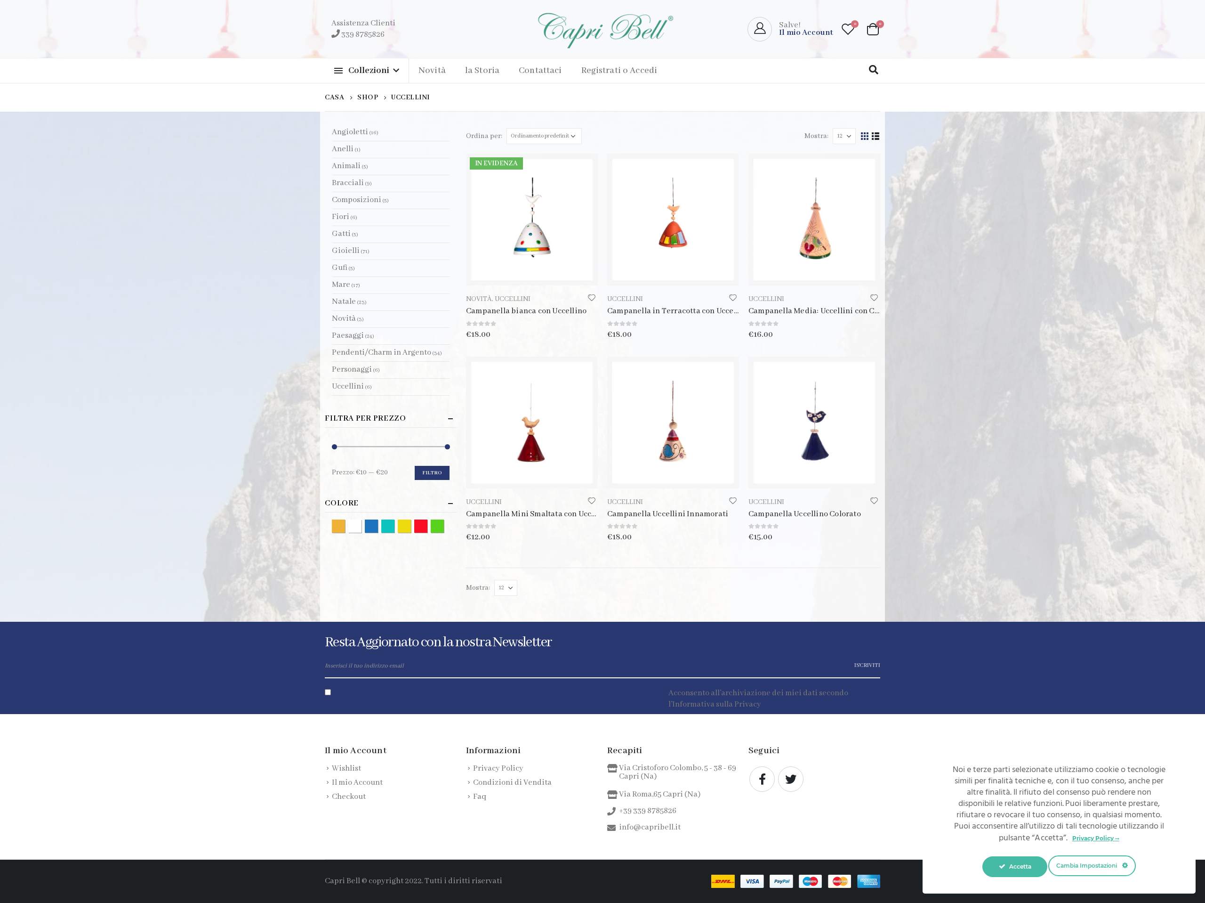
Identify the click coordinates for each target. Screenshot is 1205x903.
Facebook (762, 779)
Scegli (582, 372)
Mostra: (816, 136)
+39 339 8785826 (647, 811)
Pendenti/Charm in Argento (381, 353)
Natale (344, 302)
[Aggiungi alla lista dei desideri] (592, 298)
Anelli (342, 149)
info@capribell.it (650, 827)
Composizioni (356, 200)
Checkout (349, 797)
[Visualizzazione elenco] (875, 136)
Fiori (340, 217)
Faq (479, 797)
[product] (673, 219)
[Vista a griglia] (864, 136)
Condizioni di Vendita (512, 783)
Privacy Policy (498, 768)
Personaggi (352, 369)
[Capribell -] (602, 29)
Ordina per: (484, 136)
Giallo (410, 525)
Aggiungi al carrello (582, 169)
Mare (341, 285)
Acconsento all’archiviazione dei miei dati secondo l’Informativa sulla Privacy (758, 698)
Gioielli (346, 251)
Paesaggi (348, 336)
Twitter (790, 779)
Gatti (341, 234)
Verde (443, 525)
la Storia (482, 70)
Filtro (432, 473)
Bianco (361, 525)
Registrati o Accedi (619, 70)
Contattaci (540, 70)
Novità (432, 70)
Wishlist (346, 768)
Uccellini (512, 299)
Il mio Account (357, 783)
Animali (346, 166)
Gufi (339, 268)
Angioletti (350, 132)
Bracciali (348, 183)
